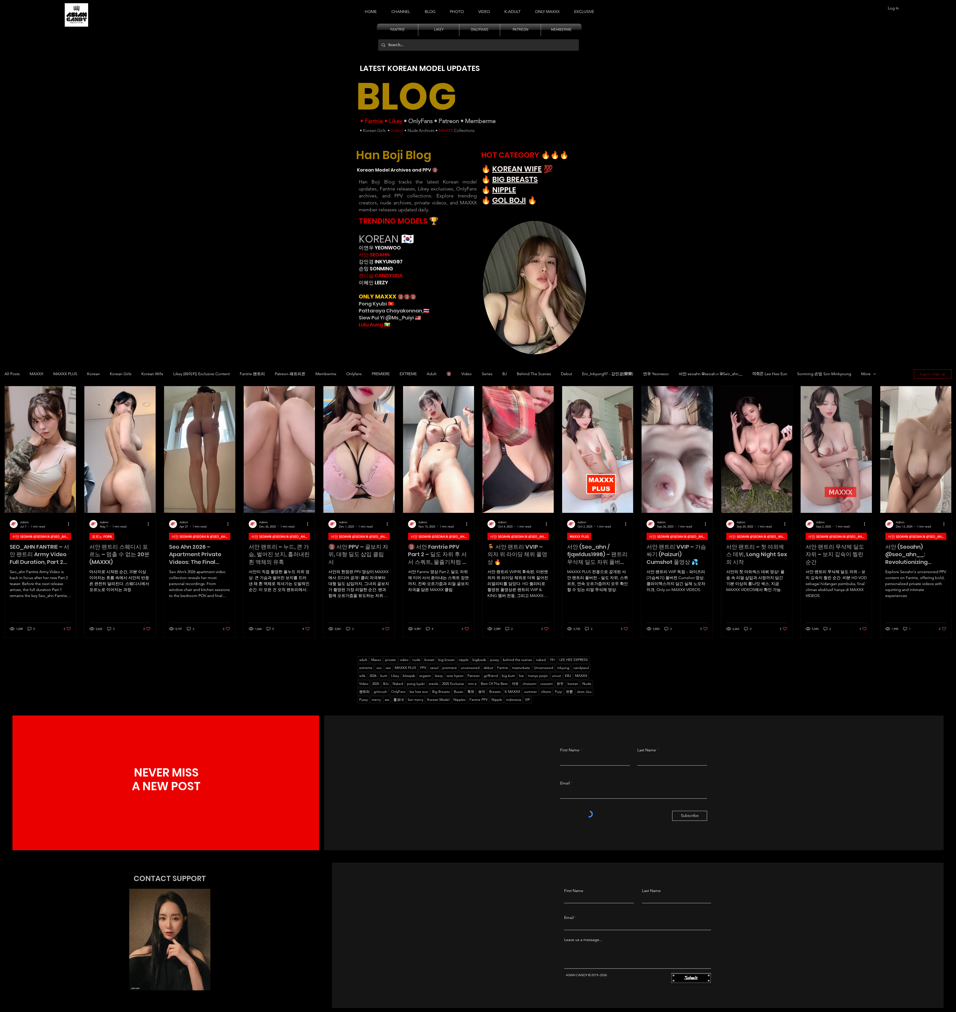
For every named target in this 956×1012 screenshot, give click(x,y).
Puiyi (558, 691)
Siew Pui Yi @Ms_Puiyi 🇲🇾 (390, 317)
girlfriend (491, 675)
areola (433, 683)
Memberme (480, 120)
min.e (472, 683)
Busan (458, 691)
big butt (508, 675)
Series (487, 373)
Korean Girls (374, 130)
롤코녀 (398, 699)
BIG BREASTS (515, 179)
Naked (398, 683)
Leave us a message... (583, 940)
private (390, 659)
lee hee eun (419, 691)
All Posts (12, 373)
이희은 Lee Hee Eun (769, 373)
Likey (395, 120)
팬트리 (364, 691)
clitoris (546, 691)
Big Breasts (441, 691)
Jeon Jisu (584, 691)
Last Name (646, 750)
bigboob (479, 659)
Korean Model (438, 699)
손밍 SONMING (376, 268)
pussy (494, 659)
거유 (515, 683)
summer (530, 691)
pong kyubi (416, 683)
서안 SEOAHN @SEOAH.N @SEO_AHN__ (41, 536)
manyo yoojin (538, 675)
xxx (379, 667)
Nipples (459, 699)
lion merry (415, 699)
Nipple (496, 699)
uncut (556, 675)
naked (541, 659)
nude (416, 659)
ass (387, 699)
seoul (434, 667)
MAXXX (446, 130)
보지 (481, 691)
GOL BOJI (509, 200)
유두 (560, 683)
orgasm (425, 675)
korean (573, 683)
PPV (423, 667)
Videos (397, 130)
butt (383, 675)
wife (362, 675)
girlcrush (380, 691)
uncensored (470, 667)
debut (488, 667)
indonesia (513, 699)
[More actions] (70, 524)
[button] (512, 9)
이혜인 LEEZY (373, 282)
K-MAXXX (512, 691)
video (404, 659)
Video (466, 373)
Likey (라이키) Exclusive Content (201, 373)
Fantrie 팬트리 (252, 373)
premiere (449, 667)
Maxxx (376, 659)
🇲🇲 (386, 324)
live (521, 675)
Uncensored (543, 667)
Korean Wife (152, 373)
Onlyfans (354, 373)
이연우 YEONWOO (380, 247)
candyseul (581, 667)
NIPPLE (504, 189)
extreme (365, 667)
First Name (569, 750)
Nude (586, 683)
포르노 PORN (102, 536)
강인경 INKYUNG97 (381, 261)
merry (376, 699)
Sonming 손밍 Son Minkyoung (824, 373)
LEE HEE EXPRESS (573, 659)
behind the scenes (517, 659)
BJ (504, 373)
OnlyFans (420, 120)
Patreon (449, 120)
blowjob (409, 675)
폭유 (470, 691)
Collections (464, 130)
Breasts (495, 691)
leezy (439, 675)
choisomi (529, 683)
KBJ (568, 675)
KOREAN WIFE (517, 169)
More (866, 373)
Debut (566, 373)
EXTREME (408, 373)
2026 (372, 675)
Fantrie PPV (478, 699)
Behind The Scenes (534, 373)
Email (565, 783)
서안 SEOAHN (374, 254)
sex (388, 667)
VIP (527, 699)
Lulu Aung (371, 324)
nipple (464, 659)
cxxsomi (546, 683)
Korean (93, 373)
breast (429, 659)
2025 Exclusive (453, 683)
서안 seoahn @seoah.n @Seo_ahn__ (710, 373)
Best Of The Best (494, 683)
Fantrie (374, 120)
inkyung (563, 667)
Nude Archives (421, 130)
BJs (386, 683)
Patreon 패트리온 (290, 373)
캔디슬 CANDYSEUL (381, 275)
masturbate (521, 667)
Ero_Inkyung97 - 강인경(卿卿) (607, 373)
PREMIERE (381, 373)
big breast (446, 659)
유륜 (569, 691)
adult (363, 659)
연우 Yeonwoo (656, 373)
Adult (431, 373)
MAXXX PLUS (65, 373)
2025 (375, 683)
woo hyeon (455, 675)
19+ (552, 659)
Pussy (363, 699)
